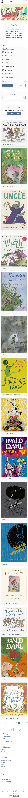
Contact (3, 749)
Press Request (4, 752)
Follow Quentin (6, 736)
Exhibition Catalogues (11, 63)
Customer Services (6, 760)
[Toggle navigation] (25, 1)
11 (24, 723)
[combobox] (14, 81)
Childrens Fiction (10, 56)
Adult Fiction (8, 52)
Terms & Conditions (6, 781)
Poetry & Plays (9, 77)
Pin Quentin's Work (7, 741)
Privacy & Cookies (5, 777)
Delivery (3, 762)
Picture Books (9, 74)
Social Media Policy (6, 779)
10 (21, 723)
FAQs (2, 764)
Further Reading (9, 66)
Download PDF (14, 114)
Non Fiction (8, 70)
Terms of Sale (4, 768)
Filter (8, 85)
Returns (3, 766)
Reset (20, 85)
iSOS (14, 793)
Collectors (8, 59)
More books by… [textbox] (8, 81)
